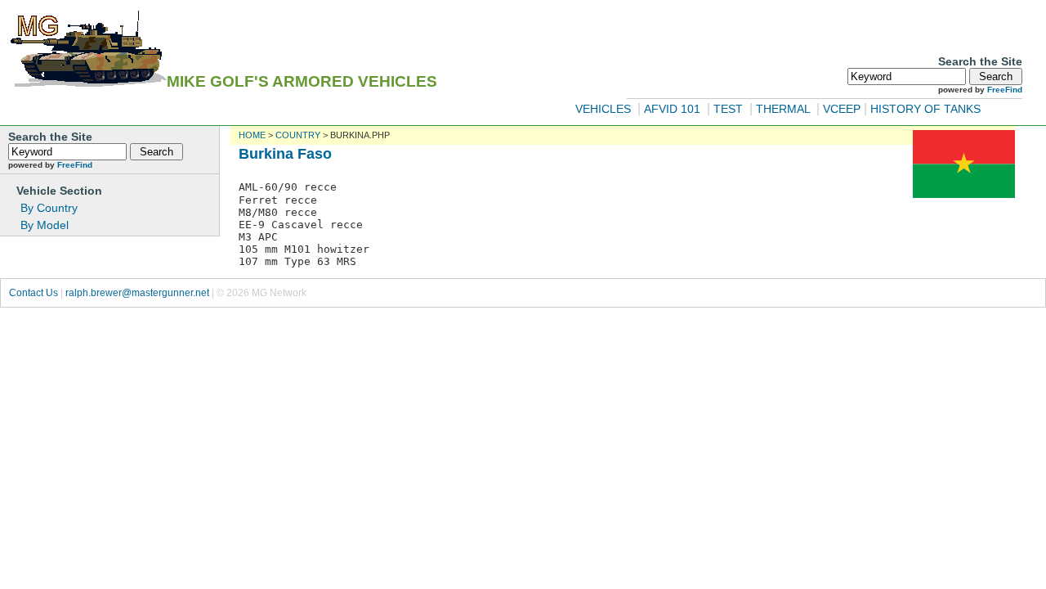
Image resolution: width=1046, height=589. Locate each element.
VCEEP (841, 108)
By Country (49, 207)
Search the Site (980, 61)
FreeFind (1004, 89)
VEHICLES (603, 108)
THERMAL (784, 108)
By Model (44, 225)
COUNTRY (297, 135)
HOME (252, 135)
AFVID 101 (674, 108)
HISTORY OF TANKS (925, 108)
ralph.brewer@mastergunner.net (137, 293)
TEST (728, 108)
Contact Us (33, 293)
